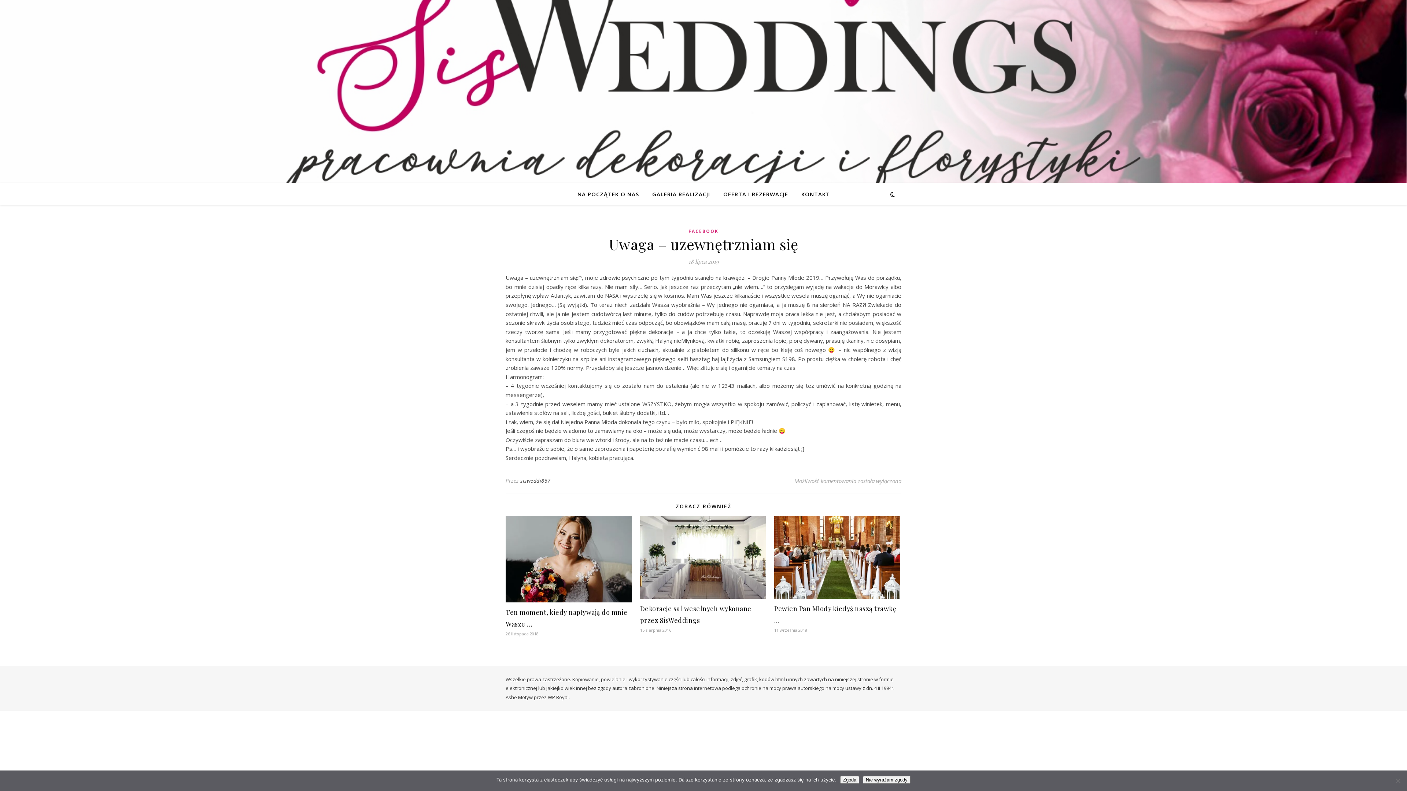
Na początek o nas (608, 194)
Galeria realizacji (681, 194)
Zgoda (849, 780)
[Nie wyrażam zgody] (1398, 780)
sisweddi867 (535, 480)
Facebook (703, 231)
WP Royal (558, 697)
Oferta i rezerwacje (755, 194)
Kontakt (815, 194)
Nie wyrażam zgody (887, 780)
